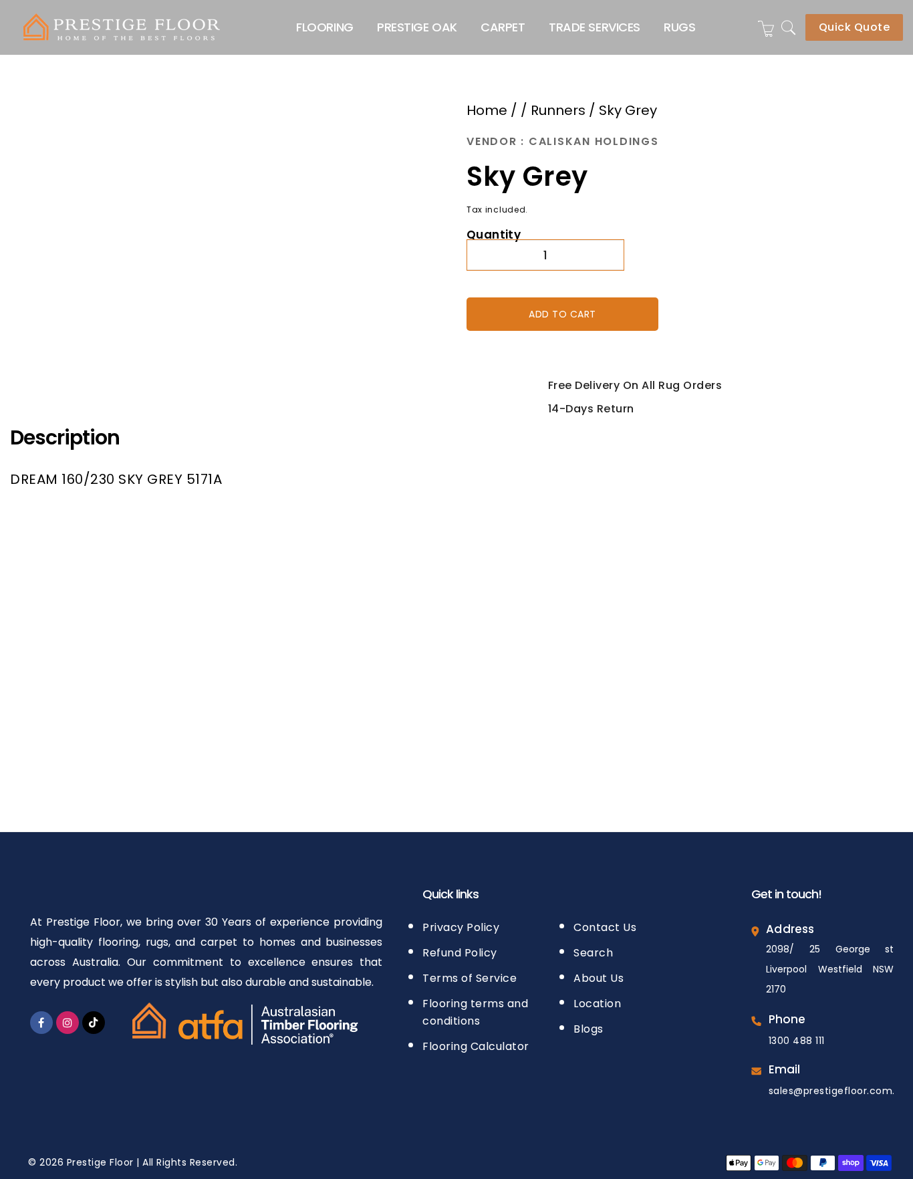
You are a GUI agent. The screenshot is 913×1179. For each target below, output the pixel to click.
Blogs (588, 1025)
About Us (598, 974)
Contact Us (604, 923)
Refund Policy (459, 948)
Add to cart (562, 312)
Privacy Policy (460, 923)
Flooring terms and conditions (475, 1008)
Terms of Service (469, 974)
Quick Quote (854, 27)
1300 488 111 (797, 1036)
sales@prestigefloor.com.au (838, 1086)
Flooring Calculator (475, 1042)
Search (593, 948)
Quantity (494, 233)
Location (597, 999)
